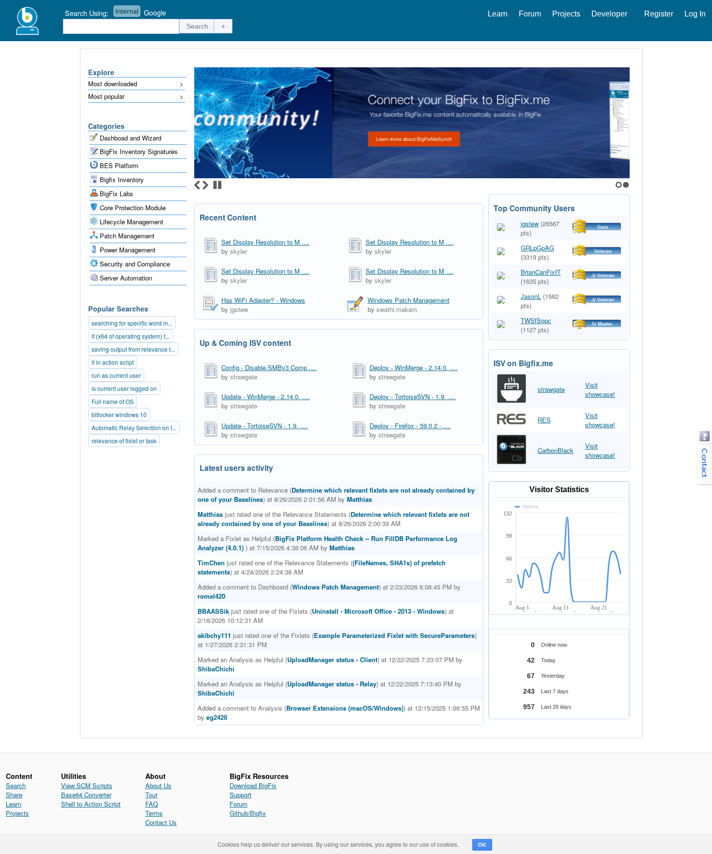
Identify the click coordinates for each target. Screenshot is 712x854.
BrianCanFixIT (541, 272)
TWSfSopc (536, 320)
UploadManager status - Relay (331, 683)
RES (544, 419)
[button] (197, 26)
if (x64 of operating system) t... (131, 336)
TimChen (211, 562)
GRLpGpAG (537, 247)
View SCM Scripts (86, 785)
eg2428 (216, 717)
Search (16, 785)
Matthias (359, 499)
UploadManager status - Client (332, 659)
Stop (217, 185)
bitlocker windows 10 (119, 414)
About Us (158, 785)
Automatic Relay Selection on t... (134, 427)
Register (658, 14)
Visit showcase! (600, 389)
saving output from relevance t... (133, 349)
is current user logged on (124, 388)
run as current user (116, 375)
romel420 (211, 596)
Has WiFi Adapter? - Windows (263, 300)
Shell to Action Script (91, 803)
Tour (151, 794)
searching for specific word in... (132, 323)
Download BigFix (253, 785)
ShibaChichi (216, 668)
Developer (609, 14)
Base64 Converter (86, 794)
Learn (498, 14)
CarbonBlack (555, 450)
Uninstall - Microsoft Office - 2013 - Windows (378, 611)
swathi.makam (396, 309)
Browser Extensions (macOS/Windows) (344, 708)
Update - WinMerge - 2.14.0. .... (265, 396)
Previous (197, 185)
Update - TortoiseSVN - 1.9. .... (264, 425)
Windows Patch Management (408, 300)
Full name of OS (113, 401)
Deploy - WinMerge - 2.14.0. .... (414, 367)
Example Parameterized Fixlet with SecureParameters (394, 635)
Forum (530, 14)
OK (482, 845)
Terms (154, 813)
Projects (566, 14)
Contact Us (161, 822)
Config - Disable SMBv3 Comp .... (269, 367)
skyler (238, 251)
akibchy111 (214, 635)
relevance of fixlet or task (124, 440)
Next (205, 185)
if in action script (113, 362)
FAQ (151, 803)
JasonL (531, 296)
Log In (695, 14)
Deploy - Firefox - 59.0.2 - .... (410, 425)
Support (240, 794)
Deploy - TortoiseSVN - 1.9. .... (413, 396)
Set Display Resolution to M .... (265, 242)
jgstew (239, 309)
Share (14, 794)
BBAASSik (213, 611)
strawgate (243, 376)
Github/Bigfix (248, 813)
